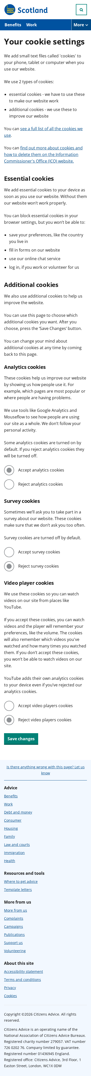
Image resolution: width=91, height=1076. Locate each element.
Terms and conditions (22, 979)
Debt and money (18, 812)
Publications (14, 934)
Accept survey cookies (39, 552)
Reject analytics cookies (40, 484)
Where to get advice (21, 881)
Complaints (13, 918)
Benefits (13, 25)
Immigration (14, 852)
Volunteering (15, 950)
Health (9, 860)
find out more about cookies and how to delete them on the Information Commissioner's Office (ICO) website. (43, 154)
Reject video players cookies (45, 720)
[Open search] (81, 9)
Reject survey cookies (38, 566)
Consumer (12, 820)
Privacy (10, 987)
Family (9, 836)
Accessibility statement (23, 971)
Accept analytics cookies (41, 470)
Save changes (21, 739)
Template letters (18, 889)
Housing (11, 828)
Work (31, 25)
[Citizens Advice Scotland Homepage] (26, 9)
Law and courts (17, 844)
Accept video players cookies (45, 705)
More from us (15, 910)
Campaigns (13, 926)
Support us (13, 942)
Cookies (10, 995)
